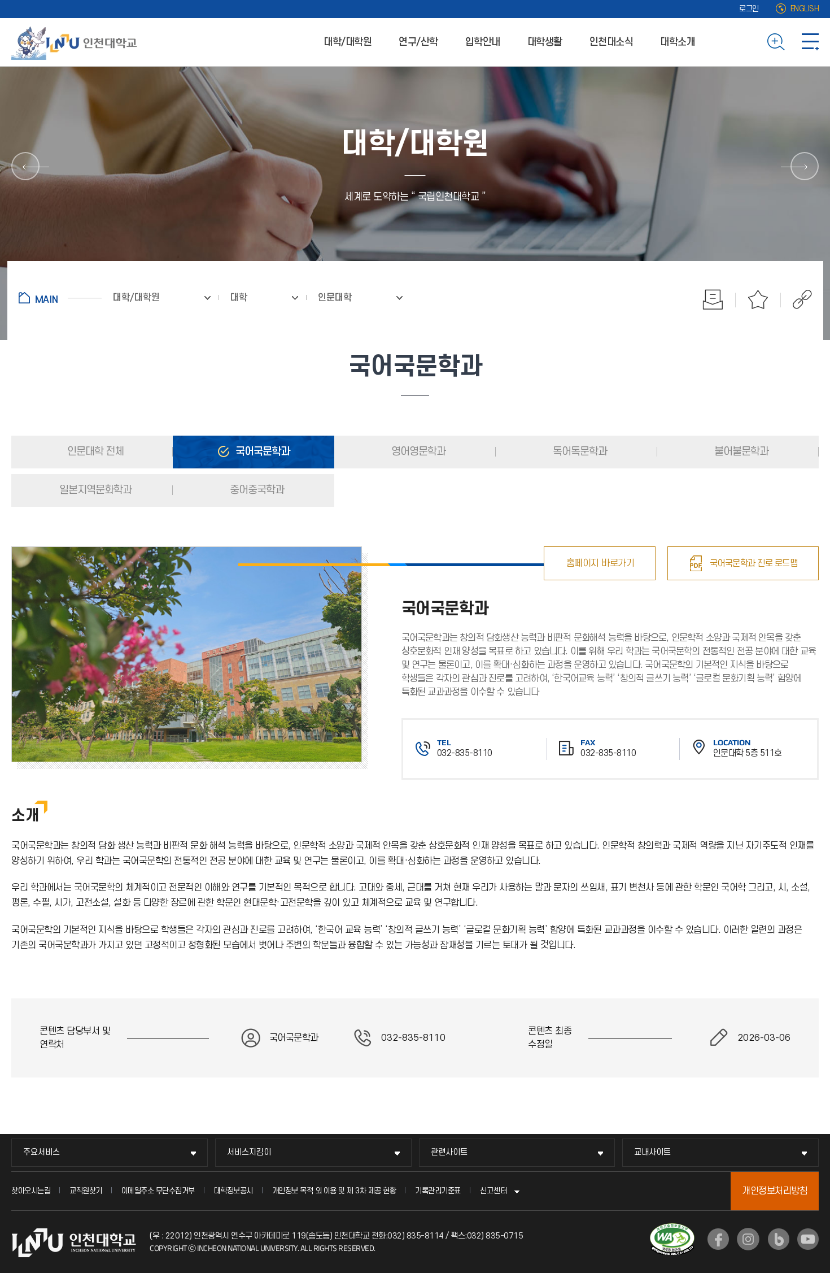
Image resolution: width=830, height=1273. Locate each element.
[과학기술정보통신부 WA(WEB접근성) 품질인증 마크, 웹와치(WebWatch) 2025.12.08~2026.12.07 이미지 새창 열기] (672, 1230)
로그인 (749, 9)
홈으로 (60, 297)
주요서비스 (41, 1152)
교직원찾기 (85, 1191)
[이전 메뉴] (25, 166)
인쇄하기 (713, 299)
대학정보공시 (233, 1191)
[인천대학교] (76, 42)
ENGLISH (804, 9)
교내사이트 (652, 1152)
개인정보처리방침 (774, 1191)
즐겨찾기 (758, 299)
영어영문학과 (417, 452)
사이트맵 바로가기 (810, 41)
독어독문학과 (579, 452)
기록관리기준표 (438, 1191)
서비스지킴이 (249, 1152)
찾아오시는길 (30, 1191)
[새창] (718, 1239)
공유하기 (796, 299)
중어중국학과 (256, 490)
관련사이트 (449, 1152)
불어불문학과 (740, 452)
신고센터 (493, 1191)
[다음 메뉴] (804, 166)
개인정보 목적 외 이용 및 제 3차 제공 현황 (334, 1191)
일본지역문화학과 (94, 490)
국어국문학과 (261, 452)
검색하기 (776, 41)
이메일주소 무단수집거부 (158, 1191)
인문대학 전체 (94, 452)
